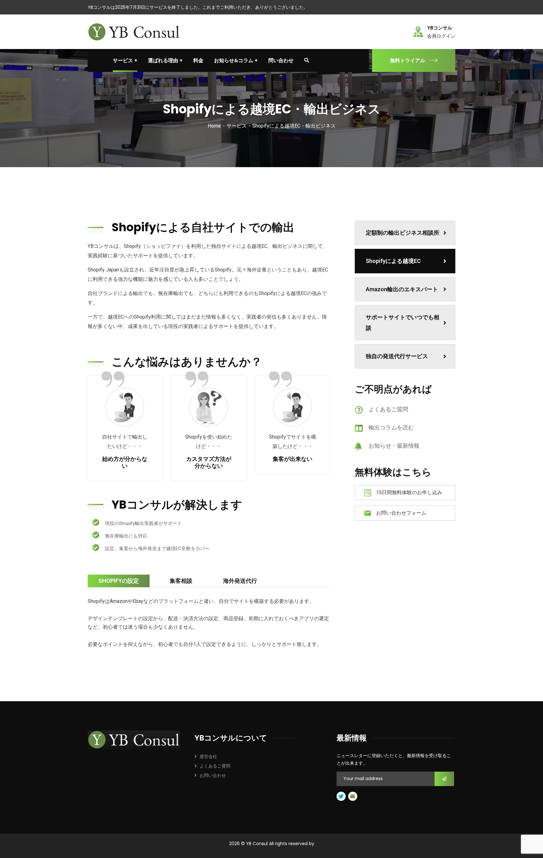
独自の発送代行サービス (397, 356)
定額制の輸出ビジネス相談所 (402, 232)
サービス (237, 126)
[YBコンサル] (135, 31)
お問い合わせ (213, 775)
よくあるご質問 (388, 409)
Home (214, 126)
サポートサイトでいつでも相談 (402, 322)
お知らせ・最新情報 (394, 445)
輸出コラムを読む (391, 427)
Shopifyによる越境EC (393, 261)
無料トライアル (407, 60)
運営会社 (208, 756)
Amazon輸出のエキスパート (402, 289)
